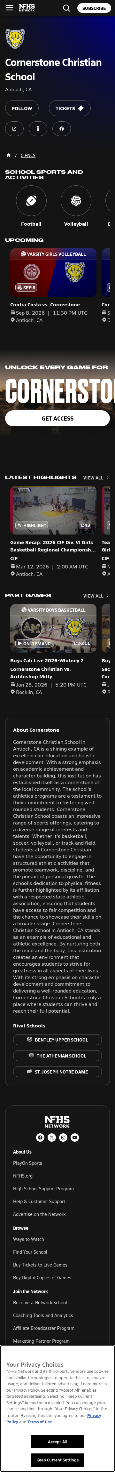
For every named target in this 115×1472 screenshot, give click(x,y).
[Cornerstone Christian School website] (14, 128)
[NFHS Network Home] (27, 8)
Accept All (57, 1441)
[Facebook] (40, 1137)
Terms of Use (39, 1422)
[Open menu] (9, 7)
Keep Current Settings (57, 1460)
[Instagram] (63, 1137)
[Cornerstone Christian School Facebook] (61, 128)
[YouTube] (75, 1137)
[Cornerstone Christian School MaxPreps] (38, 128)
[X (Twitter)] (52, 1137)
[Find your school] (66, 8)
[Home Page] (8, 155)
